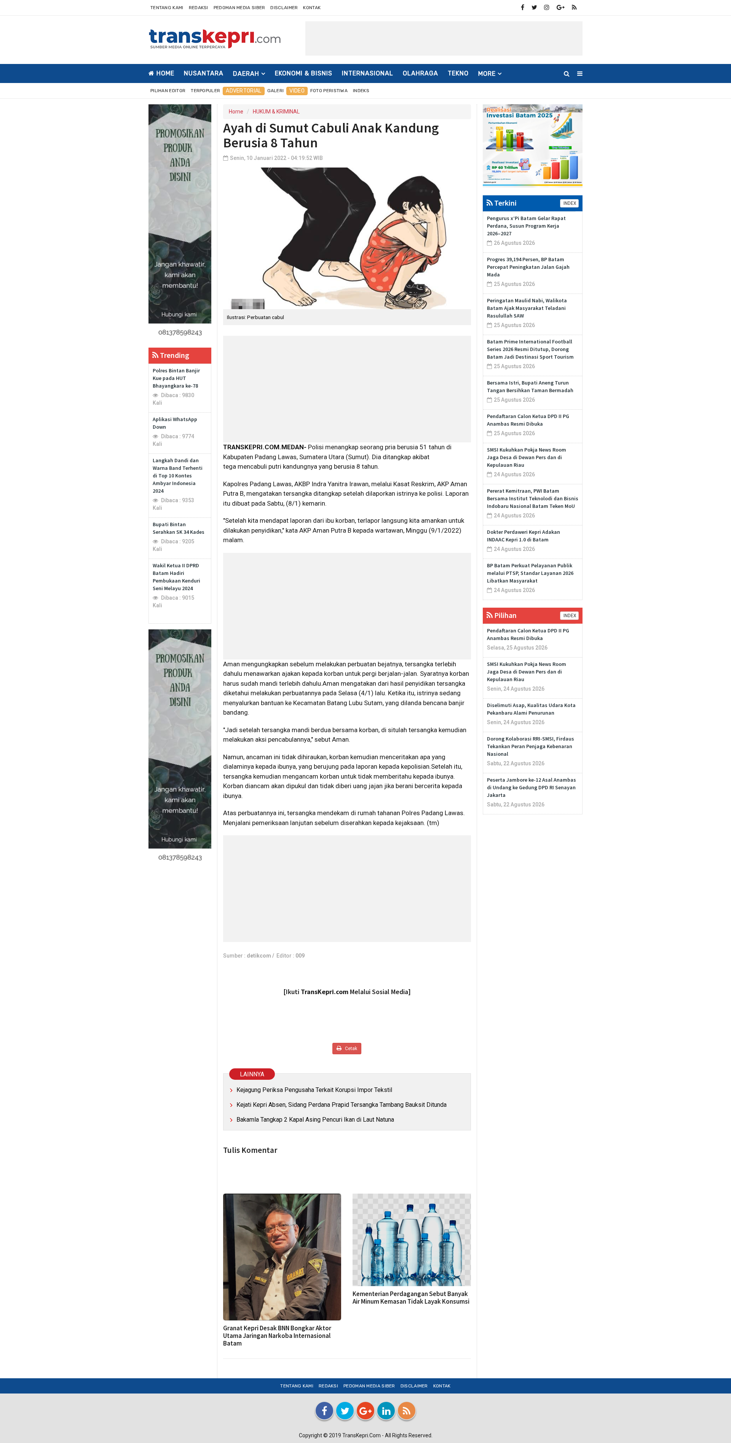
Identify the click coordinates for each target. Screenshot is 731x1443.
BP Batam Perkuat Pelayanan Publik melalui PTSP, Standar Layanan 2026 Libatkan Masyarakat (530, 573)
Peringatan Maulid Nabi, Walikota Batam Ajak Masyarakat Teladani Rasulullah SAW (527, 308)
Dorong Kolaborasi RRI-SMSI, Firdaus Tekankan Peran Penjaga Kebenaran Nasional (530, 746)
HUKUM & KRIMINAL (276, 112)
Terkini (505, 203)
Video (297, 91)
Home (164, 73)
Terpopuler (205, 90)
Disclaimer (284, 7)
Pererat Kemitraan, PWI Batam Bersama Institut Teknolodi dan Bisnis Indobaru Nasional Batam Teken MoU (532, 498)
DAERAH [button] (246, 73)
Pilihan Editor (167, 90)
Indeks (361, 90)
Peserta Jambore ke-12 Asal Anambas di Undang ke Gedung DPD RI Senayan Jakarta (531, 787)
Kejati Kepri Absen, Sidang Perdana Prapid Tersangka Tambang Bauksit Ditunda (341, 1104)
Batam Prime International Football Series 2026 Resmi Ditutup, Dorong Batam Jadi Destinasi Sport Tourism (530, 349)
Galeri (275, 90)
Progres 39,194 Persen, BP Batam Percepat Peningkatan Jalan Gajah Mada (528, 267)
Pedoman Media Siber (239, 7)
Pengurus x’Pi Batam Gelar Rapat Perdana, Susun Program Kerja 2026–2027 (526, 226)
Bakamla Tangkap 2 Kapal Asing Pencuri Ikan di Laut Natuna (315, 1119)
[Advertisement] (444, 38)
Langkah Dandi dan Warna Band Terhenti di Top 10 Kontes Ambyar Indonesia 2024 (178, 475)
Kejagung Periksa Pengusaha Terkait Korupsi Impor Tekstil (314, 1089)
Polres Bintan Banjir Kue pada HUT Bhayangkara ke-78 (176, 378)
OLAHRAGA (420, 73)
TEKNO (458, 73)
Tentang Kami (167, 7)
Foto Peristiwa (329, 90)
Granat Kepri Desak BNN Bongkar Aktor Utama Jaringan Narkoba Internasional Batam (277, 1335)
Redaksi (198, 7)
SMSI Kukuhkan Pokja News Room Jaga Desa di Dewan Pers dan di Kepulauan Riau (526, 457)
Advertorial (243, 91)
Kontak (312, 7)
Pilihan (505, 615)
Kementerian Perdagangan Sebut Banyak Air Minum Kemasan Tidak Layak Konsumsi (411, 1298)
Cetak (350, 1048)
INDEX (569, 203)
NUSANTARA (203, 73)
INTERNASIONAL (367, 73)
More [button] (487, 73)
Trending (173, 355)
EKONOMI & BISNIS (303, 73)
